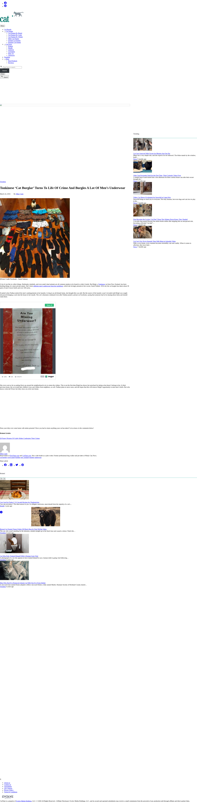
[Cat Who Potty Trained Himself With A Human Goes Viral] (14, 552)
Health (10, 48)
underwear (38, 457)
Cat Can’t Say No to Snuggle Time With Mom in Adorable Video (154, 241)
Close (2, 74)
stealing (31, 457)
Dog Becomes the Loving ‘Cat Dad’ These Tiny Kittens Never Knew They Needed (160, 219)
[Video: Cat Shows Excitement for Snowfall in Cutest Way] (142, 194)
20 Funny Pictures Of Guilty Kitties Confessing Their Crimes (20, 438)
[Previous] (1, 479)
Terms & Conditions (10, 792)
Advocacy (11, 55)
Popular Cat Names (14, 42)
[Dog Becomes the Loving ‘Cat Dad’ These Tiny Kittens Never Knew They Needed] (142, 216)
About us (7, 783)
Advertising (8, 786)
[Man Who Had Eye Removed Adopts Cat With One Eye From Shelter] (14, 579)
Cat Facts (9, 44)
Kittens (10, 46)
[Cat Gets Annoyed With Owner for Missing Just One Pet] (142, 150)
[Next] (4, 479)
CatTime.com (26, 455)
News (135, 159)
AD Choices (8, 788)
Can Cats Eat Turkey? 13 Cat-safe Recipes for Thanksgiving (19, 502)
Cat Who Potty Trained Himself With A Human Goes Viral (19, 556)
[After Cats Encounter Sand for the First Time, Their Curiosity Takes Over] (142, 172)
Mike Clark (19, 194)
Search (4, 71)
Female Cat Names (14, 40)
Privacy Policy (9, 790)
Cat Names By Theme (15, 37)
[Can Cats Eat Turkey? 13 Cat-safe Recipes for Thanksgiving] (14, 499)
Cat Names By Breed (15, 33)
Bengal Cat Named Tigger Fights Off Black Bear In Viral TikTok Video (23, 529)
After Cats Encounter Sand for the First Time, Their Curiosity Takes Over (157, 175)
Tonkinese (101, 284)
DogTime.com (14, 455)
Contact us (7, 784)
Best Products (12, 61)
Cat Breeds (7, 29)
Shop (7, 59)
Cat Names (9, 31)
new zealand (25, 457)
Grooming (11, 52)
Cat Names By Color (15, 35)
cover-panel (11, 457)
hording (17, 457)
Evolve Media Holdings (24, 801)
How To (11, 53)
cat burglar (3, 457)
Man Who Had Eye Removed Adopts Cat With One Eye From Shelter (23, 583)
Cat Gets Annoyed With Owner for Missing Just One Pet (151, 153)
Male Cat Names (13, 39)
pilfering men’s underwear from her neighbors (48, 286)
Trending (7, 57)
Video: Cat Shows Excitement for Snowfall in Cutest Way (152, 197)
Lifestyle (11, 50)
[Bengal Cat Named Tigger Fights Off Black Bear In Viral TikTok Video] (30, 526)
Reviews (11, 63)
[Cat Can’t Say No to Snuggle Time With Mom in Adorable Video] (142, 238)
